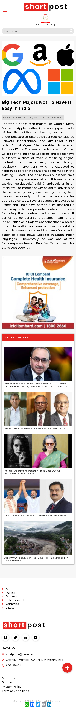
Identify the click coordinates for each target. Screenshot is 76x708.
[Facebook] (5, 637)
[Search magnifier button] (71, 31)
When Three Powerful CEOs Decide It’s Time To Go (34, 428)
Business (57, 117)
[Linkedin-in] (25, 637)
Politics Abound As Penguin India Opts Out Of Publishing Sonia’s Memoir (32, 472)
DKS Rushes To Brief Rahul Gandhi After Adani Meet (35, 515)
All (48, 117)
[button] (67, 668)
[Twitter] (15, 637)
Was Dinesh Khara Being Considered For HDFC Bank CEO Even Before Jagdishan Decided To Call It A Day (35, 385)
